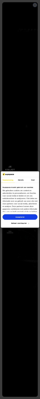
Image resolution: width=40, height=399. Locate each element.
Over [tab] (33, 180)
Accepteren (20, 217)
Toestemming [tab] (7, 180)
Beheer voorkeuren (19, 223)
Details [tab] (21, 180)
